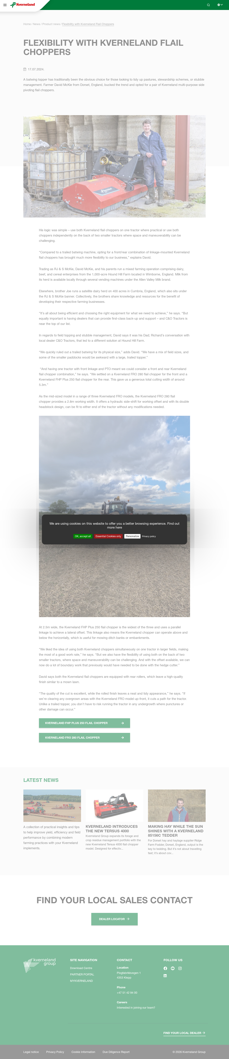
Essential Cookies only (108, 536)
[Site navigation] (5, 5)
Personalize (132, 536)
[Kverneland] (22, 5)
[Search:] (206, 17)
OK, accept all (83, 536)
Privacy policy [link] (149, 536)
